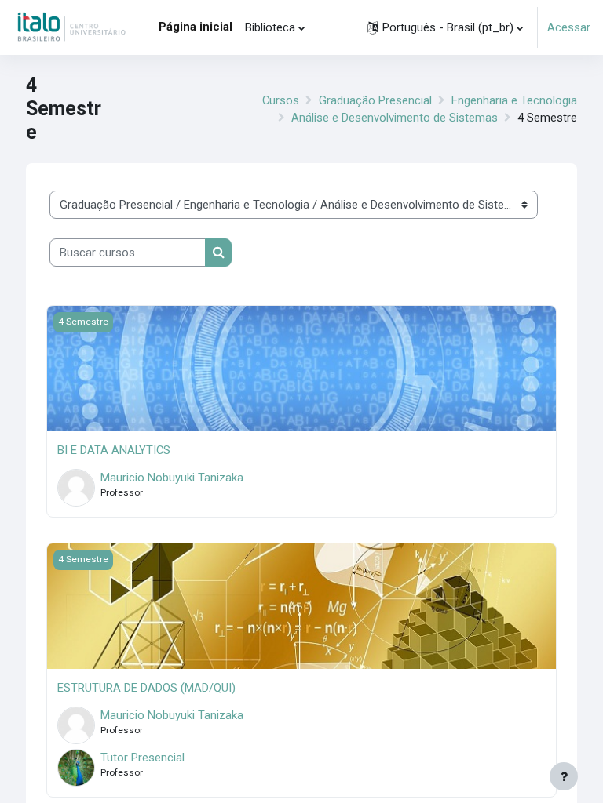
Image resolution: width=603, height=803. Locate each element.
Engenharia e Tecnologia (514, 100)
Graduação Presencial (375, 100)
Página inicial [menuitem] (195, 27)
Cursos (280, 100)
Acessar (568, 27)
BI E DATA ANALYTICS (113, 450)
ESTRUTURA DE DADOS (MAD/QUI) (146, 688)
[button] (445, 27)
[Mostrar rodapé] (564, 776)
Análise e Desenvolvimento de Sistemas (394, 118)
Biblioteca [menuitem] (270, 27)
